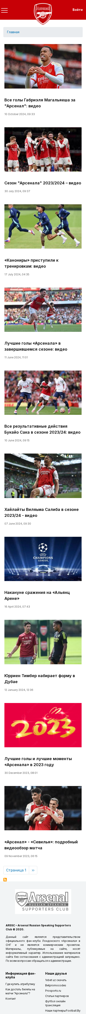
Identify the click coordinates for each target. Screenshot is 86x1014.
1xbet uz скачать (56, 980)
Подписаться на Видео (5, 879)
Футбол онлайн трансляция (55, 1003)
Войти (78, 10)
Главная (13, 32)
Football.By (73, 1010)
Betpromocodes (55, 985)
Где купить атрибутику (20, 984)
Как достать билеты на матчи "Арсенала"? (20, 991)
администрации (60, 960)
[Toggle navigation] (4, 10)
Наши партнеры (55, 1010)
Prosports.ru (53, 990)
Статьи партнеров (57, 996)
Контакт (11, 998)
